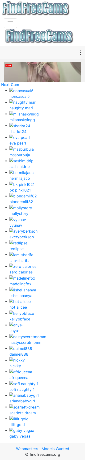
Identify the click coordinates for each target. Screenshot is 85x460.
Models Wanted (55, 448)
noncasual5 (19, 96)
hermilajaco (19, 178)
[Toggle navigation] (10, 23)
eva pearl (17, 143)
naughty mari (21, 108)
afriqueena (18, 377)
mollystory (18, 213)
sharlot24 (17, 131)
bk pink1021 (20, 190)
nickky (15, 365)
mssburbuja (19, 155)
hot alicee (18, 307)
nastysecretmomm (25, 342)
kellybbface (19, 319)
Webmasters (27, 448)
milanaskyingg (22, 119)
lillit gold (17, 424)
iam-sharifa (19, 260)
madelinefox (20, 283)
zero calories (21, 272)
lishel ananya (20, 295)
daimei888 (18, 354)
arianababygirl (22, 401)
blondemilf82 (21, 201)
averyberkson (21, 236)
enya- (14, 330)
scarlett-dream (22, 412)
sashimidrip (19, 166)
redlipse (16, 248)
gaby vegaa (19, 436)
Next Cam (10, 84)
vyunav (15, 225)
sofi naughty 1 (21, 389)
